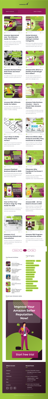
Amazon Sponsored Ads (15, 18)
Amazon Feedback (17, 52)
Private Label (39, 123)
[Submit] (16, 11)
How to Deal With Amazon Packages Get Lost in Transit (17, 264)
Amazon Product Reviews (37, 156)
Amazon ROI (39, 52)
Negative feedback (16, 56)
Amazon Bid (18, 85)
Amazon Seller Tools (38, 158)
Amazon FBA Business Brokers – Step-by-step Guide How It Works (17, 291)
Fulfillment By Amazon (38, 121)
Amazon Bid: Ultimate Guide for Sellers (12, 103)
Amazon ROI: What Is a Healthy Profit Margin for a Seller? (34, 71)
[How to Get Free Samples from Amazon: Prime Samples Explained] (8, 277)
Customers (8, 376)
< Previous (16, 250)
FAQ (7, 379)
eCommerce (17, 119)
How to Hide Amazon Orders (16, 284)
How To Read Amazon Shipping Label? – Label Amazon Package (16, 271)
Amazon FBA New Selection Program (35, 217)
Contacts (8, 385)
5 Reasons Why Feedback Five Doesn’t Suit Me (34, 171)
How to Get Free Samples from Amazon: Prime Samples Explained (16, 278)
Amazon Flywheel (17, 152)
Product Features (30, 276)
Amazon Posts (29, 283)
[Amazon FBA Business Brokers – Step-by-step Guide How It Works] (8, 289)
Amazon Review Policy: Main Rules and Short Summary (12, 71)
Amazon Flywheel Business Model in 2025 (12, 170)
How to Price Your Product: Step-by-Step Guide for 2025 (12, 204)
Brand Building (39, 119)
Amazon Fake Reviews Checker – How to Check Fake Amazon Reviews (34, 105)
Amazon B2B (39, 184)
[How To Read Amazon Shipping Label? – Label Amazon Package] (8, 269)
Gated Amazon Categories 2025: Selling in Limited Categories (32, 38)
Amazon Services (17, 219)
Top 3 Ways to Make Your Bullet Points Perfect (11, 138)
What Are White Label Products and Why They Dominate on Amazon (35, 138)
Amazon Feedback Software (14, 54)
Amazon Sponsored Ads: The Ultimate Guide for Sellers (11, 37)
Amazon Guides (39, 18)
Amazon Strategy (17, 186)
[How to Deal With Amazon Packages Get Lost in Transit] (8, 263)
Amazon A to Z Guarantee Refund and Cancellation (12, 236)
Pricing (7, 373)
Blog (7, 382)
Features (8, 370)
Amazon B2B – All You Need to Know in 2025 (34, 203)
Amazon (11, 119)
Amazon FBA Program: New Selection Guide (34, 235)
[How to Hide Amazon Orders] (8, 284)
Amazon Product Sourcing (32, 288)
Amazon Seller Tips (16, 184)
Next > (33, 250)
